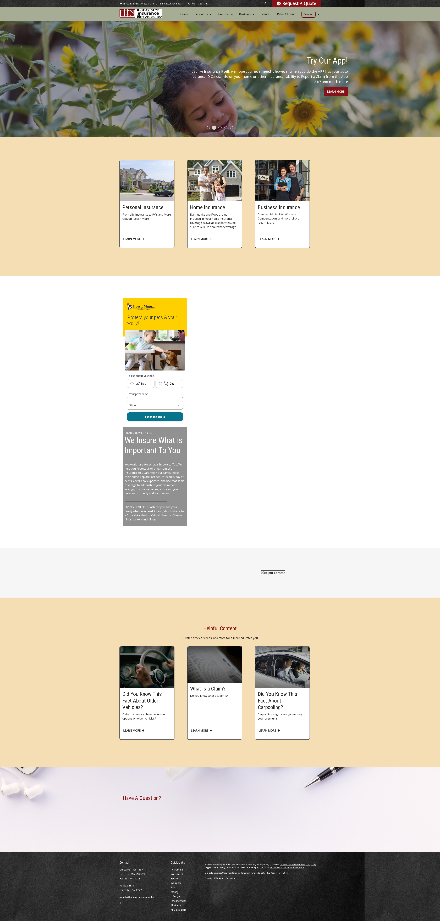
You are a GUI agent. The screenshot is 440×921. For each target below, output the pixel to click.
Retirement (177, 869)
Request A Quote (299, 3)
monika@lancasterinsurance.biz (136, 897)
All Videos (176, 905)
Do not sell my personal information (287, 867)
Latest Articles (178, 900)
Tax (173, 887)
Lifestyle (175, 896)
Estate (174, 878)
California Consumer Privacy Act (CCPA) (298, 864)
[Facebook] (265, 3)
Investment (177, 874)
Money (174, 892)
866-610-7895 (138, 874)
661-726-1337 (135, 869)
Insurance (176, 883)
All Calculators (178, 909)
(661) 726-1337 (200, 3)
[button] (184, 14)
